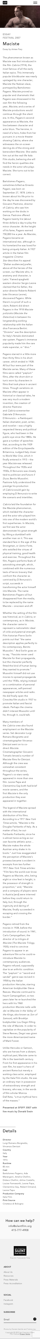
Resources (8, 1276)
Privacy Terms (25, 1334)
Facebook (8, 1300)
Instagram (8, 1304)
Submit (34, 1319)
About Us (8, 1272)
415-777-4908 (19, 1230)
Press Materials (11, 1280)
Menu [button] (32, 2)
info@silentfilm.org (20, 1226)
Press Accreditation (13, 1284)
